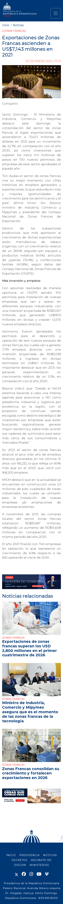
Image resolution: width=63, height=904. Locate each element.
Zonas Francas (14, 30)
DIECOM (20, 865)
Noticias (18, 25)
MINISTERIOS (39, 865)
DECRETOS (19, 860)
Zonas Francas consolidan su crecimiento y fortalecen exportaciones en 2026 (30, 773)
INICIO (11, 855)
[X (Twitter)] (16, 874)
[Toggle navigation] (55, 13)
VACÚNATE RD (41, 860)
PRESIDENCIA (29, 855)
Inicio (5, 25)
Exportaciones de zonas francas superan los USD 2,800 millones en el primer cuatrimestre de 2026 (29, 648)
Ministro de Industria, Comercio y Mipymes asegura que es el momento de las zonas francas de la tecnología (30, 711)
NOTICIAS (50, 855)
